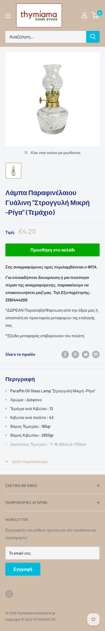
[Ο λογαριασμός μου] (84, 15)
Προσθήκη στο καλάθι (52, 249)
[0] (95, 15)
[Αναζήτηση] (93, 37)
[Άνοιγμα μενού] (8, 16)
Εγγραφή (22, 569)
